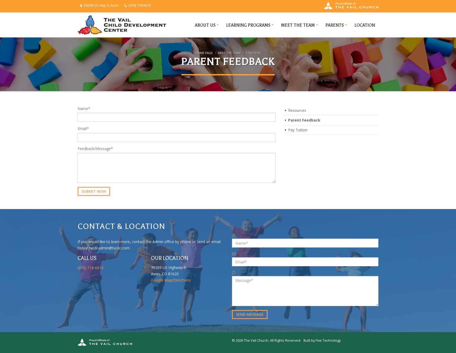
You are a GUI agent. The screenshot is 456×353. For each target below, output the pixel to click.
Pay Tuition (297, 129)
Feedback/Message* (95, 148)
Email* (83, 128)
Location (364, 25)
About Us (205, 25)
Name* (84, 108)
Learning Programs (248, 25)
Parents (334, 25)
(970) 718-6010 (139, 5)
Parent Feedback (304, 120)
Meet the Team (298, 25)
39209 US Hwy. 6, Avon (101, 5)
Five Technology (328, 340)
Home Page (204, 53)
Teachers (253, 53)
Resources (297, 110)
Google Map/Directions (171, 280)
